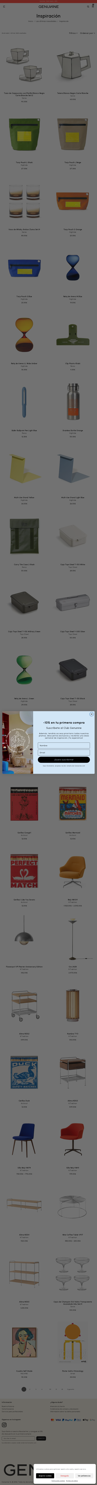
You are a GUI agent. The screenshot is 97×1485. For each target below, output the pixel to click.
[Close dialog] (92, 714)
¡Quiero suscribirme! (64, 760)
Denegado (65, 1476)
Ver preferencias (84, 1476)
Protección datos (72, 1481)
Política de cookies (58, 1481)
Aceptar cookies (45, 1476)
